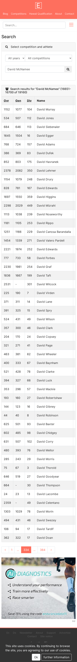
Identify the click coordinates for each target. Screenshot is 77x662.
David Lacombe (47, 494)
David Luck (44, 380)
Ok (36, 657)
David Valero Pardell (50, 240)
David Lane (44, 301)
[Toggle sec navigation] (71, 25)
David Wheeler (47, 354)
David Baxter (45, 424)
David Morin (45, 511)
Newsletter (26, 632)
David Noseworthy (49, 214)
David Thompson (48, 485)
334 (26, 550)
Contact (69, 13)
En (7, 632)
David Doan (45, 537)
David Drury (45, 179)
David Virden (45, 293)
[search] (68, 69)
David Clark (45, 328)
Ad (73, 621)
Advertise (65, 632)
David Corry (45, 441)
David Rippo (45, 223)
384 (42, 550)
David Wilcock (46, 284)
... (18, 550)
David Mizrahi (46, 205)
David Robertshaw (49, 398)
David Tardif (45, 529)
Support (51, 632)
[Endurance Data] (38, 5)
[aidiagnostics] (38, 588)
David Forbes (46, 258)
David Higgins (46, 197)
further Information (56, 657)
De (14, 632)
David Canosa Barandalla (54, 232)
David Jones (45, 118)
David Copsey (46, 336)
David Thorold (46, 468)
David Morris (45, 459)
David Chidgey (47, 433)
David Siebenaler (48, 127)
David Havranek (48, 162)
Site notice (46, 636)
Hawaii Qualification (40, 13)
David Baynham (47, 363)
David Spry (44, 310)
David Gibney (46, 406)
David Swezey (46, 520)
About (58, 13)
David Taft (44, 275)
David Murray (46, 109)
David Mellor (45, 450)
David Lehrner (46, 170)
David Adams (46, 144)
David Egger (45, 135)
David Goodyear (48, 476)
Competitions (18, 13)
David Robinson (47, 415)
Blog (5, 13)
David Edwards (47, 188)
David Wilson (46, 319)
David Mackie (46, 389)
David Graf (44, 266)
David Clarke (45, 371)
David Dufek (45, 153)
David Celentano (48, 502)
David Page (44, 345)
